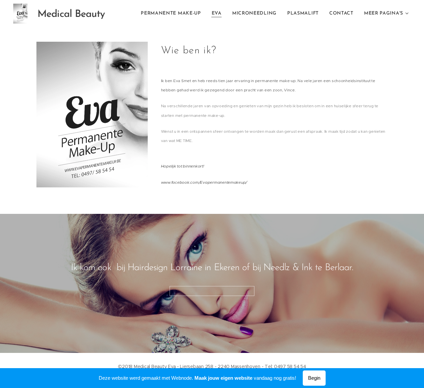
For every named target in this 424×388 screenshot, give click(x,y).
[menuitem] (172, 13)
